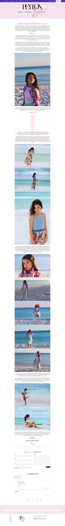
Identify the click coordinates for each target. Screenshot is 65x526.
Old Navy (29, 380)
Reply (49, 480)
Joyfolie (32, 114)
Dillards (25, 249)
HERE (26, 138)
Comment (34, 454)
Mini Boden (32, 118)
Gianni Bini (32, 123)
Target (28, 251)
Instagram (24, 435)
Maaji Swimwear (32, 125)
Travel (11, 522)
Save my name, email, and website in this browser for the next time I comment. (23, 468)
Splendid (32, 129)
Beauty (11, 518)
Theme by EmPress (38, 524)
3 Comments (41, 447)
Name (15, 454)
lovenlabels (20, 482)
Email (16, 458)
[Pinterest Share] (31, 444)
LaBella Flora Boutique (32, 112)
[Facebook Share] (33, 444)
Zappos (25, 375)
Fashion (35, 22)
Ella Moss (32, 127)
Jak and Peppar (32, 116)
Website (16, 462)
